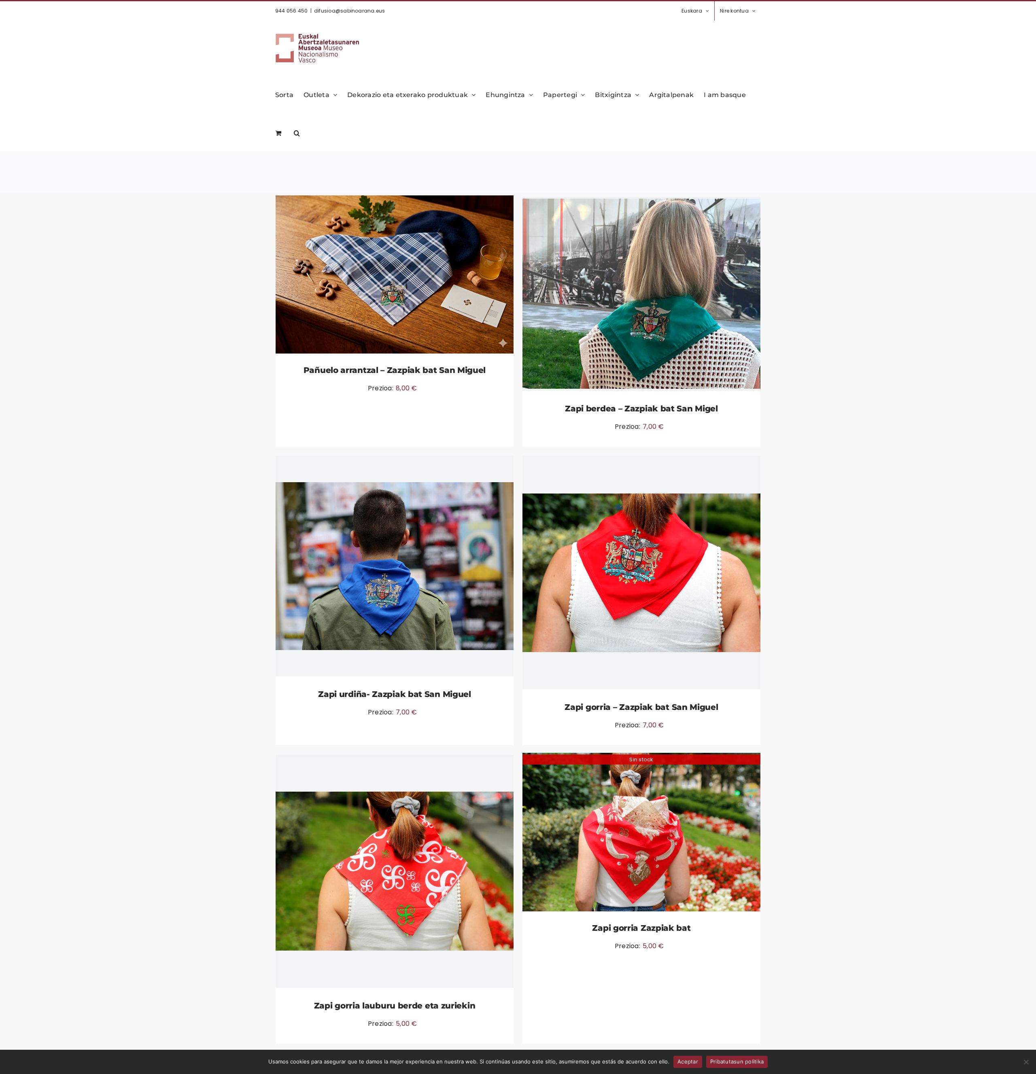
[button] (297, 132)
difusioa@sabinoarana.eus (349, 10)
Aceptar (687, 1061)
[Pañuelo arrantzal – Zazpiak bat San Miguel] (395, 274)
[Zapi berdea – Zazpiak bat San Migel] (641, 294)
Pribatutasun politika (737, 1061)
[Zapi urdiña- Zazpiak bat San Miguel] (395, 566)
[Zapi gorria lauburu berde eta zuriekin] (395, 871)
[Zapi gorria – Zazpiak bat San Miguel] (641, 572)
